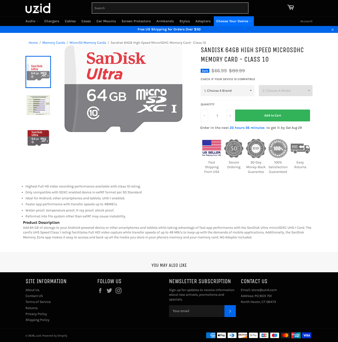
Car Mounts (106, 21)
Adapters (203, 21)
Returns (31, 308)
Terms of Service (38, 302)
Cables (70, 21)
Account (306, 21)
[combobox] (170, 8)
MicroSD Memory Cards (88, 43)
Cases (86, 21)
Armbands (165, 21)
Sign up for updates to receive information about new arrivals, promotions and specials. (201, 295)
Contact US (34, 296)
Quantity (208, 104)
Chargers (51, 21)
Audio (30, 21)
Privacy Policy (36, 314)
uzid (38, 335)
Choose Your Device (232, 21)
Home (33, 43)
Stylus (184, 21)
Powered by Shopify (54, 335)
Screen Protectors (136, 21)
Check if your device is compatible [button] (228, 79)
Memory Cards (53, 43)
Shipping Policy (37, 320)
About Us (32, 290)
